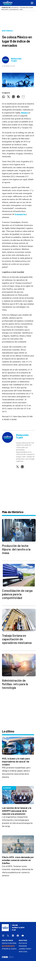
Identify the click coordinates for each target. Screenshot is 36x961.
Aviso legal (23, 952)
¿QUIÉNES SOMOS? (25, 949)
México (24, 113)
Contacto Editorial (9, 943)
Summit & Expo (18, 928)
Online (15, 925)
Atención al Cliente (9, 949)
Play (14, 930)
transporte (20, 214)
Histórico (7, 31)
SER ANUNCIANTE (8, 946)
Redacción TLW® (16, 60)
